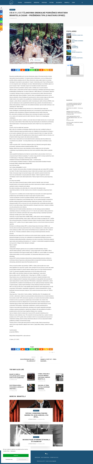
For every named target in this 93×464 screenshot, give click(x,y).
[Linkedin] (27, 70)
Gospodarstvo (27, 2)
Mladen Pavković (32, 419)
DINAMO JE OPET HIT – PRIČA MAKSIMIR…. (48, 360)
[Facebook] (13, 70)
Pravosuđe (44, 2)
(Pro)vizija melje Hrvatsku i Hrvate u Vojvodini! (74, 123)
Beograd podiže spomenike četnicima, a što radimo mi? (36, 440)
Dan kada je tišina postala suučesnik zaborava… (44, 387)
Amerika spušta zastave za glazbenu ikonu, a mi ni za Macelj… (74, 112)
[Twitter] (18, 70)
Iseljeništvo (59, 2)
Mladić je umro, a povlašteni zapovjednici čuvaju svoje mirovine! (17, 376)
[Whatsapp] (32, 70)
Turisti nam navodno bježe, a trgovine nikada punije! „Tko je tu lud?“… (74, 117)
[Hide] (0, 31)
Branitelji (67, 2)
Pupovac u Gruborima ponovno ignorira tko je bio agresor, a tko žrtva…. (36, 415)
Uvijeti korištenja (45, 457)
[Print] (41, 70)
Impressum (13, 451)
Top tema (51, 2)
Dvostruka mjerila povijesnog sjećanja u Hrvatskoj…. (16, 387)
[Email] (36, 70)
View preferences (22, 459)
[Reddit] (22, 70)
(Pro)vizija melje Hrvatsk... (77, 57)
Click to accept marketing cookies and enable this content (75, 70)
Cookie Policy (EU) (54, 457)
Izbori (73, 2)
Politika (20, 2)
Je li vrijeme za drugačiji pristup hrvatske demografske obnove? (74, 104)
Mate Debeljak (37, 60)
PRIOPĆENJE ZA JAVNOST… (72, 108)
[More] (50, 70)
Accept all (16, 455)
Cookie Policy (6, 451)
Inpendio (54, 461)
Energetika (36, 2)
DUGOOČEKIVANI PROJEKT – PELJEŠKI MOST (27, 360)
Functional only (9, 459)
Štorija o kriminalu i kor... (77, 52)
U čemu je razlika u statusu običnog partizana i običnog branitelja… (44, 376)
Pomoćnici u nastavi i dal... (77, 35)
